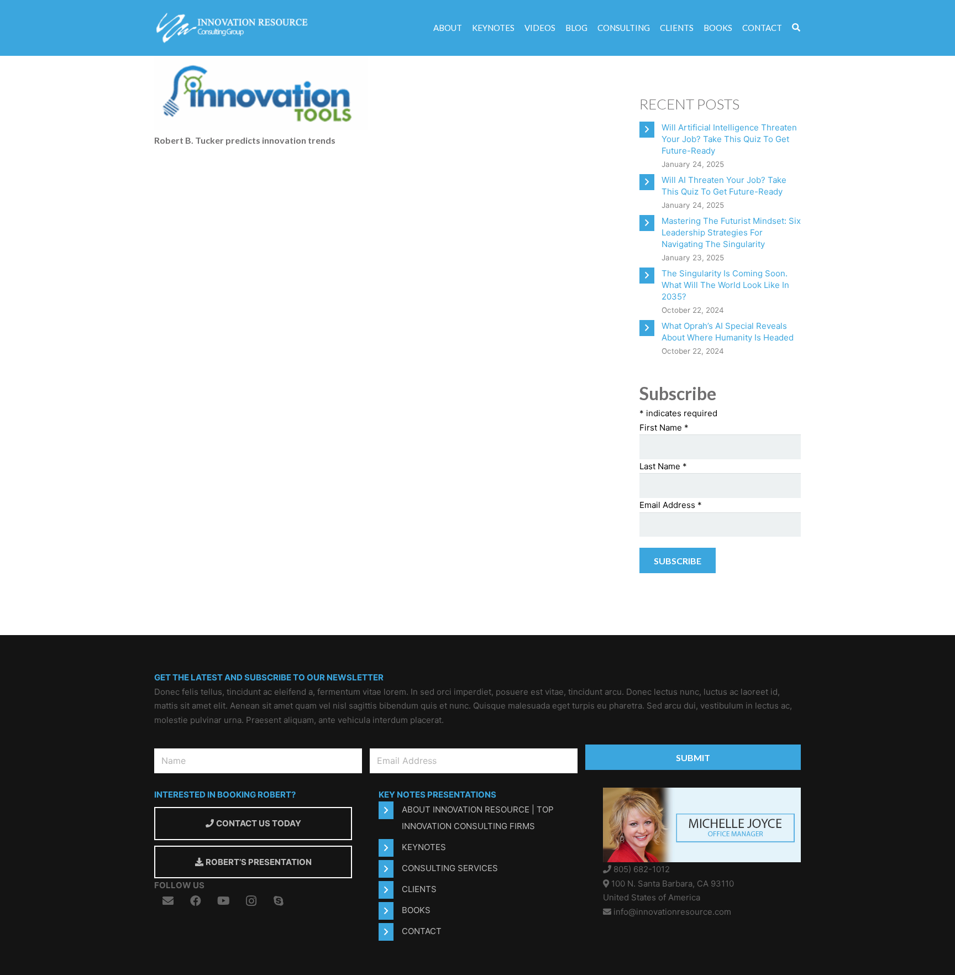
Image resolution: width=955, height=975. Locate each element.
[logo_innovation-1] (233, 28)
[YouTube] (223, 901)
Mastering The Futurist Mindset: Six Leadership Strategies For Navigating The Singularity (731, 232)
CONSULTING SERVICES (450, 868)
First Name (664, 427)
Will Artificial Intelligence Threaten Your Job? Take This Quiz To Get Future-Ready (729, 139)
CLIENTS (419, 889)
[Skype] (278, 901)
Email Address (670, 505)
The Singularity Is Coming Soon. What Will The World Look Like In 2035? (725, 285)
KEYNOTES (424, 847)
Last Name (663, 466)
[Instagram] (251, 901)
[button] (796, 27)
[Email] (168, 901)
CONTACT (422, 931)
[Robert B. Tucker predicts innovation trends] (261, 62)
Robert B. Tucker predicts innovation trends (244, 140)
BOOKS (416, 910)
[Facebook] (195, 901)
